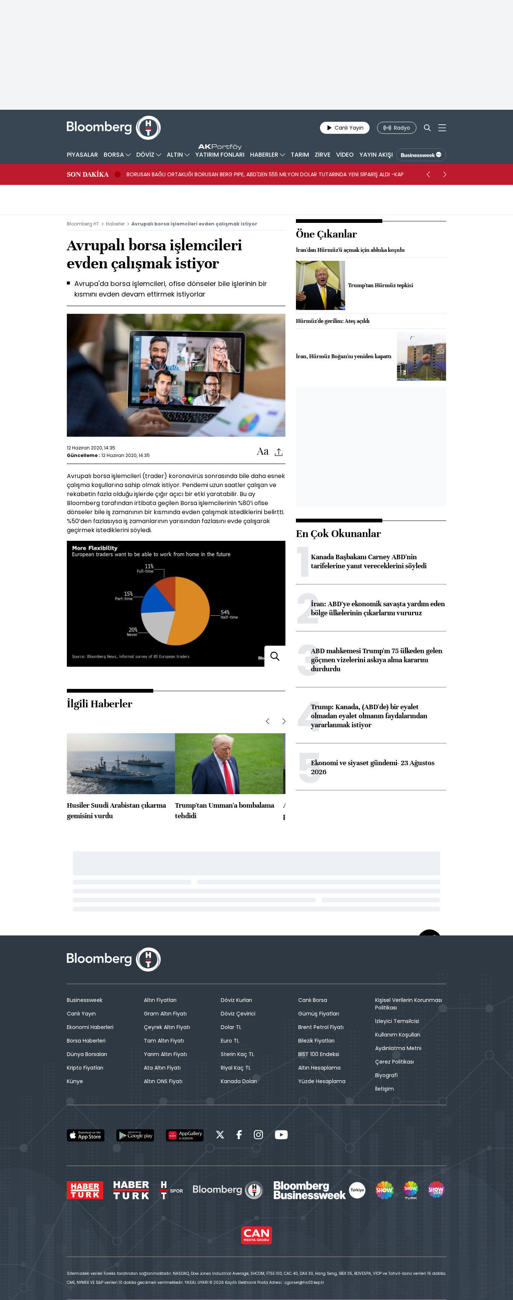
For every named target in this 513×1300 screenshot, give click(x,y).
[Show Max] (437, 1190)
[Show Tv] (385, 1190)
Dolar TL (231, 1027)
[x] (220, 1136)
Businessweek (85, 1000)
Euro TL (230, 1040)
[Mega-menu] (442, 128)
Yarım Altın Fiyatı (165, 1054)
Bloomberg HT (83, 224)
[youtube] (281, 1136)
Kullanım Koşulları (397, 1034)
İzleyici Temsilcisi (397, 1021)
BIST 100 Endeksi (318, 1054)
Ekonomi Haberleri (90, 1027)
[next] (445, 174)
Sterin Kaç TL (237, 1054)
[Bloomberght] (114, 128)
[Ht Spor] (171, 1190)
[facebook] (239, 1136)
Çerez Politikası (394, 1061)
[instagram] (258, 1136)
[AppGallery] (185, 1135)
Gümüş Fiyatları (318, 1013)
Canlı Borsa (312, 1000)
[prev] (428, 174)
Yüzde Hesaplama (322, 1081)
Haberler (115, 224)
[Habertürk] (85, 1190)
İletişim (384, 1089)
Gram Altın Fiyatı (165, 1013)
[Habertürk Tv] (131, 1190)
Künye (75, 1081)
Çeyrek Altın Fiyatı (167, 1027)
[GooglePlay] (135, 1135)
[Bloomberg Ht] (228, 1190)
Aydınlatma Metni (398, 1048)
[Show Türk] (411, 1190)
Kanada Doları (239, 1081)
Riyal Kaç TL (236, 1067)
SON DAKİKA (88, 174)
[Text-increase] (263, 451)
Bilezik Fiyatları (316, 1040)
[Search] (427, 128)
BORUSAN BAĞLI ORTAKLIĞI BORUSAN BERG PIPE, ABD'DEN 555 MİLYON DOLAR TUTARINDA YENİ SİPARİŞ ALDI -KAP (265, 174)
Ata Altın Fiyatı (162, 1067)
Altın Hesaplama (319, 1067)
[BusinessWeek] (421, 155)
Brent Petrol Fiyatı (321, 1027)
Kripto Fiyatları (85, 1067)
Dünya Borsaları (87, 1054)
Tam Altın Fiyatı (164, 1040)
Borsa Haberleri (86, 1040)
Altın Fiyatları (160, 1000)
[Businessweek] (319, 1190)
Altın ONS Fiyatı (163, 1081)
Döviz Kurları (236, 1000)
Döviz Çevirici (238, 1013)
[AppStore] (85, 1135)
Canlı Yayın (81, 1013)
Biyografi (386, 1075)
